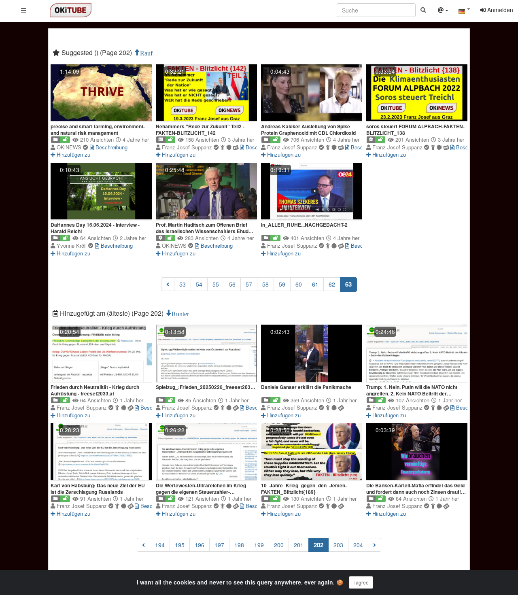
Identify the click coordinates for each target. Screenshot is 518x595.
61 (315, 284)
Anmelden (499, 10)
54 (199, 284)
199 (259, 545)
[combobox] (464, 12)
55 (215, 284)
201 (299, 545)
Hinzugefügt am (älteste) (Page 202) (111, 313)
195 (180, 545)
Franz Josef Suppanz (188, 147)
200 (279, 545)
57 (249, 284)
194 (160, 545)
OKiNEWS (70, 147)
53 (182, 284)
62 (332, 284)
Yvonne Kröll (72, 245)
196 (199, 545)
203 (338, 545)
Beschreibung (110, 147)
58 (265, 284)
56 (232, 284)
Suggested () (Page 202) (97, 52)
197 (219, 545)
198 (239, 545)
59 (282, 284)
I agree (361, 582)
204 (358, 545)
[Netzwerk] (443, 11)
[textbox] (464, 11)
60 (298, 284)
